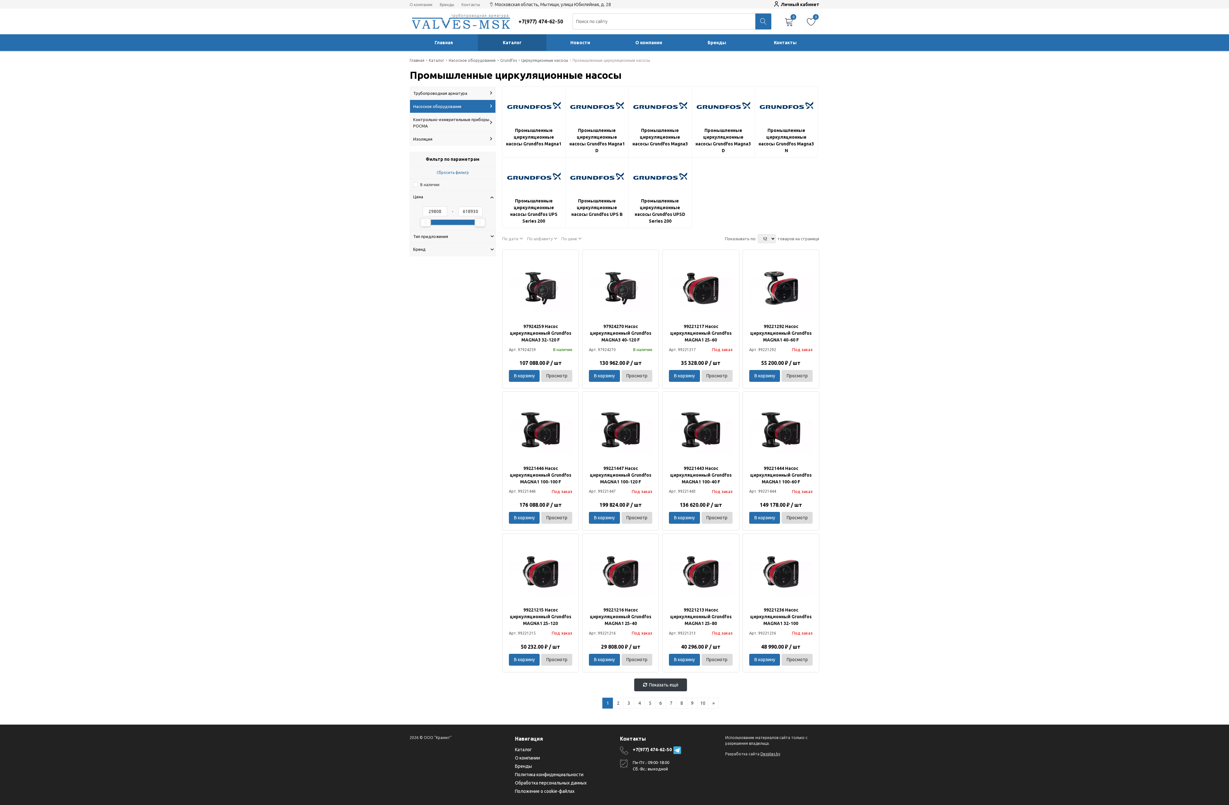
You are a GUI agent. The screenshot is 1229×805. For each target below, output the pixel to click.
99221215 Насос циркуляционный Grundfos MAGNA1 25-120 (540, 616)
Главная (444, 42)
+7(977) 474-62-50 (652, 749)
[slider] (425, 222)
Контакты (471, 5)
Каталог (512, 42)
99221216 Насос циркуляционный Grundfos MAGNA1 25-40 (620, 616)
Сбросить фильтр (453, 172)
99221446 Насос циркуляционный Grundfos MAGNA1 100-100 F (540, 475)
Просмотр (556, 375)
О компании (421, 5)
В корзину (524, 375)
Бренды (447, 5)
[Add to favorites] (567, 260)
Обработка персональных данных (551, 782)
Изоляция (422, 139)
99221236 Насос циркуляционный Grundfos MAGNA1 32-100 (781, 616)
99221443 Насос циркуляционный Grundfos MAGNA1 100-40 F (701, 475)
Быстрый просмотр (540, 288)
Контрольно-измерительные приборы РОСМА (451, 122)
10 (702, 703)
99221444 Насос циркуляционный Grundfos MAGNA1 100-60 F (781, 475)
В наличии (429, 185)
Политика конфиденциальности (549, 774)
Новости (580, 42)
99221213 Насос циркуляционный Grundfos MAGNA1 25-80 (701, 616)
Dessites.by (770, 754)
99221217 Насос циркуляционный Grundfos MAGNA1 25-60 (701, 333)
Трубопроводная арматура (440, 93)
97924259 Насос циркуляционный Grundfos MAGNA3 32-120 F (540, 333)
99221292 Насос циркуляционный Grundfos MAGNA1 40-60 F (781, 333)
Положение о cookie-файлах (544, 791)
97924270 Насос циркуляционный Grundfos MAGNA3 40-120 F (620, 333)
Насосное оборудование (437, 106)
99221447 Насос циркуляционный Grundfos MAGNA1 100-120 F (620, 475)
